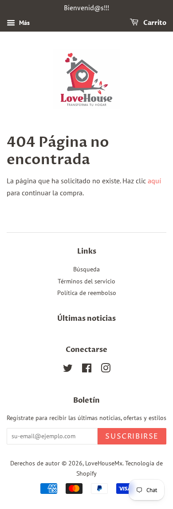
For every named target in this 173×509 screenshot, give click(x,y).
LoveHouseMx (103, 463)
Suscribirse (132, 436)
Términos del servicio (86, 281)
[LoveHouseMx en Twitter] (68, 370)
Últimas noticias (86, 318)
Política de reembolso (86, 293)
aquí (154, 180)
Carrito (154, 23)
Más (23, 23)
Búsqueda (86, 269)
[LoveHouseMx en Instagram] (105, 370)
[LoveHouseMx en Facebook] (87, 370)
